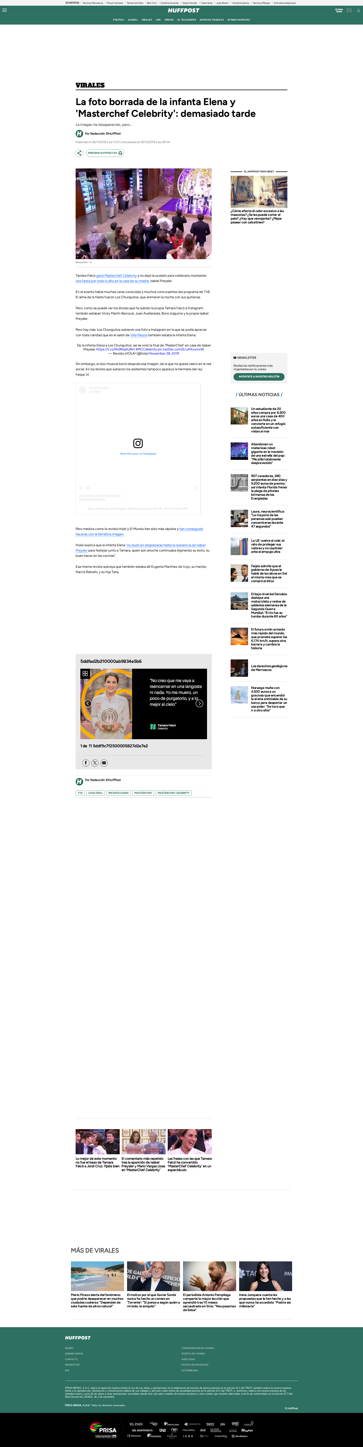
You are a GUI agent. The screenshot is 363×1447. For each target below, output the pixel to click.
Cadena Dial (204, 1430)
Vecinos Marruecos (93, 3)
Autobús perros (240, 3)
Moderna (154, 1435)
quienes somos (74, 1353)
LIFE (158, 20)
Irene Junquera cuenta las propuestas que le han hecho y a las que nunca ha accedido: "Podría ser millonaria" (265, 1300)
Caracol (248, 1424)
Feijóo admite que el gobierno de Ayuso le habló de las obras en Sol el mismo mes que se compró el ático (269, 573)
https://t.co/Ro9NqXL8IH (115, 349)
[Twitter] (95, 763)
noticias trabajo (212, 20)
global (133, 20)
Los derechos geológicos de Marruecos (269, 668)
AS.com (222, 1424)
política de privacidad (195, 1364)
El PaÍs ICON (189, 1435)
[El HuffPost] (184, 10)
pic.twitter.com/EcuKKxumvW (181, 349)
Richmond (135, 1435)
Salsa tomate (189, 3)
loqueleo (221, 1435)
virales (147, 20)
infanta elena (118, 793)
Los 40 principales (156, 1424)
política (118, 20)
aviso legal (188, 1359)
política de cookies (193, 1353)
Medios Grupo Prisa (104, 1436)
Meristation (240, 1435)
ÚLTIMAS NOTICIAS (238, 20)
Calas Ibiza (207, 3)
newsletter (72, 1364)
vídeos (169, 20)
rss (67, 1370)
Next (199, 703)
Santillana (174, 1424)
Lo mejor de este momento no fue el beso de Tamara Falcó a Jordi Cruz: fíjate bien (97, 1162)
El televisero (187, 20)
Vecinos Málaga (261, 3)
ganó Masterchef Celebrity (116, 275)
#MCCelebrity (146, 349)
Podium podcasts (173, 1435)
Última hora (339, 11)
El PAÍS (138, 1424)
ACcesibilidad (190, 1370)
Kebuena (245, 1430)
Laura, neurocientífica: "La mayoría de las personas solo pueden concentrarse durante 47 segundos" (268, 518)
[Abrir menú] (4, 10)
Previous (88, 703)
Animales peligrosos (285, 3)
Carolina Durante (170, 3)
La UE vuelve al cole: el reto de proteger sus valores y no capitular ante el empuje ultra (267, 546)
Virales (90, 86)
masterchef (143, 793)
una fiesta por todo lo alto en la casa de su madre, (113, 281)
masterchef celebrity (173, 793)
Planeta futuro (232, 1430)
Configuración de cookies (198, 1348)
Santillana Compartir (194, 1424)
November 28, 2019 (164, 353)
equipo (69, 1348)
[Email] (104, 763)
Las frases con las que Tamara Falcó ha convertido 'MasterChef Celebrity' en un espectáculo (190, 1164)
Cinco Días (189, 1430)
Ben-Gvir (152, 3)
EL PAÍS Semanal (218, 1430)
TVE (80, 793)
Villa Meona (138, 335)
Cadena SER (210, 1424)
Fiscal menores (115, 3)
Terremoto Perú (135, 3)
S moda (205, 1435)
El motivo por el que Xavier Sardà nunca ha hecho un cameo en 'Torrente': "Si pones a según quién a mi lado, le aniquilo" (153, 1300)
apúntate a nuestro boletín (259, 376)
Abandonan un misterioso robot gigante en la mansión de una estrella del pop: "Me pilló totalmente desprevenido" (268, 453)
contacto (71, 1359)
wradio (175, 1430)
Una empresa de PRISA (104, 1427)
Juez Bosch (222, 3)
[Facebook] (85, 763)
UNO (164, 1430)
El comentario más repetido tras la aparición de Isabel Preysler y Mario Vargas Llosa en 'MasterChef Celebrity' (143, 1164)
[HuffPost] (78, 1337)
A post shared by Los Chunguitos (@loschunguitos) (118, 508)
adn (235, 1424)
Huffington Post (143, 1430)
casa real (95, 793)
